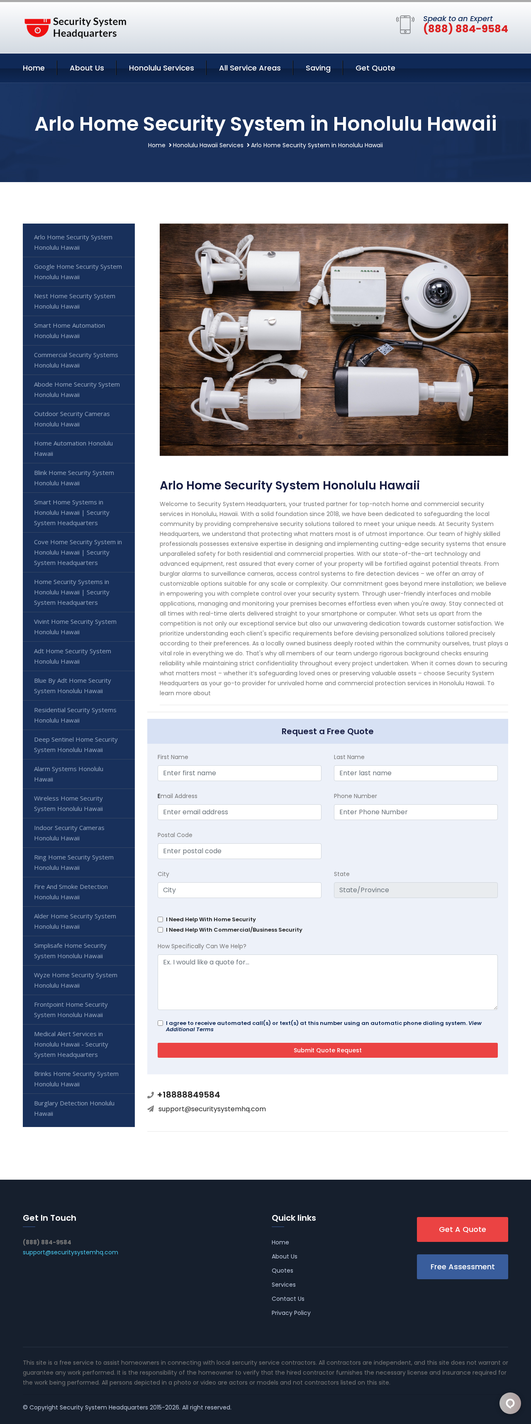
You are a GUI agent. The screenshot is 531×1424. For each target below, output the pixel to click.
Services (284, 1284)
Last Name (349, 757)
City (163, 874)
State (342, 874)
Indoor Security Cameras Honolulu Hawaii (69, 832)
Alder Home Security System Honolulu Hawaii (75, 921)
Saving (318, 68)
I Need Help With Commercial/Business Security (234, 930)
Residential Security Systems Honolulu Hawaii (75, 715)
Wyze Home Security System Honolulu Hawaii (75, 980)
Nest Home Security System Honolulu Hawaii (74, 301)
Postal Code (175, 835)
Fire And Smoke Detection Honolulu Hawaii (71, 891)
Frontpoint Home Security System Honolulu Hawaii (71, 1009)
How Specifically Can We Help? (202, 946)
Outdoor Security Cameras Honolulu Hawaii (72, 418)
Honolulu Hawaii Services (208, 145)
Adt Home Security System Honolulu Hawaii (72, 656)
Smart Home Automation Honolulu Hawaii (69, 330)
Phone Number (355, 796)
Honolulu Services (161, 68)
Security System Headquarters (104, 1407)
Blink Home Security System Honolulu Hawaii (74, 477)
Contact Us (288, 1299)
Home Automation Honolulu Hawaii (73, 448)
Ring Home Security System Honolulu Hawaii (74, 862)
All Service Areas (250, 68)
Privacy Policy (291, 1313)
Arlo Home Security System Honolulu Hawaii (73, 242)
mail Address (177, 796)
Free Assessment (463, 1266)
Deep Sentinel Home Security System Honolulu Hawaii (76, 744)
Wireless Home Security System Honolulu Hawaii (68, 803)
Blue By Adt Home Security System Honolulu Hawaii (72, 685)
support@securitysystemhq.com (212, 1109)
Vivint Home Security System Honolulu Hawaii (75, 626)
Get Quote (375, 68)
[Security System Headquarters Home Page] (75, 26)
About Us (87, 68)
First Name (173, 757)
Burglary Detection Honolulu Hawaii (74, 1108)
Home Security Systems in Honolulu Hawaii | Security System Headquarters (72, 591)
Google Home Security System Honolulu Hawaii (78, 271)
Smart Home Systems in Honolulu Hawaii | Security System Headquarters (72, 512)
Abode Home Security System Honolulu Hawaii (77, 389)
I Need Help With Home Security (211, 919)
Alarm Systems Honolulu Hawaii (68, 773)
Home (34, 68)
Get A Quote (462, 1229)
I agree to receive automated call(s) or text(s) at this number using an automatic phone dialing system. (324, 1026)
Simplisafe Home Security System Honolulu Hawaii (70, 950)
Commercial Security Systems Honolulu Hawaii (76, 360)
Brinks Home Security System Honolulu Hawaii (76, 1078)
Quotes (282, 1270)
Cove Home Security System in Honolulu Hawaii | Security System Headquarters (78, 552)
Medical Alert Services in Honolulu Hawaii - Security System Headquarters (71, 1044)
